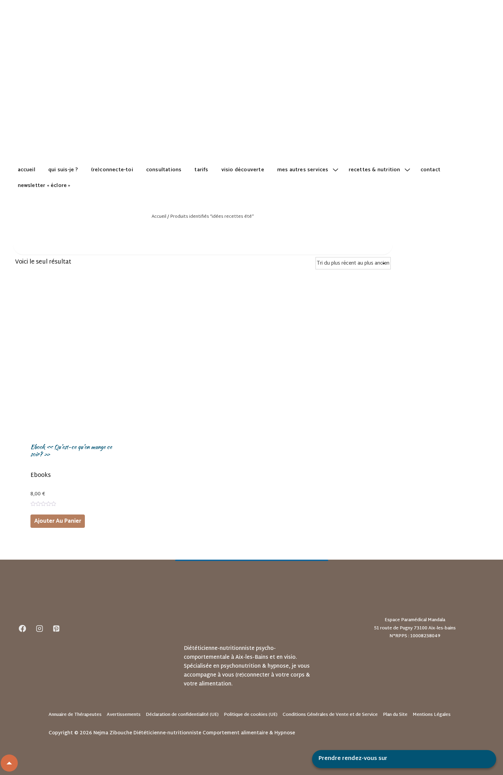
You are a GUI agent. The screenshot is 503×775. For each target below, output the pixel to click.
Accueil (26, 169)
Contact (430, 169)
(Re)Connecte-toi (112, 169)
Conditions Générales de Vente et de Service (330, 715)
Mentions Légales (432, 715)
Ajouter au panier (57, 521)
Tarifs (201, 169)
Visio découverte (242, 169)
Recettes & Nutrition (374, 169)
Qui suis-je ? (63, 169)
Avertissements (124, 715)
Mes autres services (302, 169)
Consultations (164, 169)
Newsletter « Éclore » (44, 185)
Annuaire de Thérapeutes (75, 715)
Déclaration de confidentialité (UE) (182, 715)
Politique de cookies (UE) (251, 715)
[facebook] (22, 628)
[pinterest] (56, 628)
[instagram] (39, 628)
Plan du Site (395, 715)
